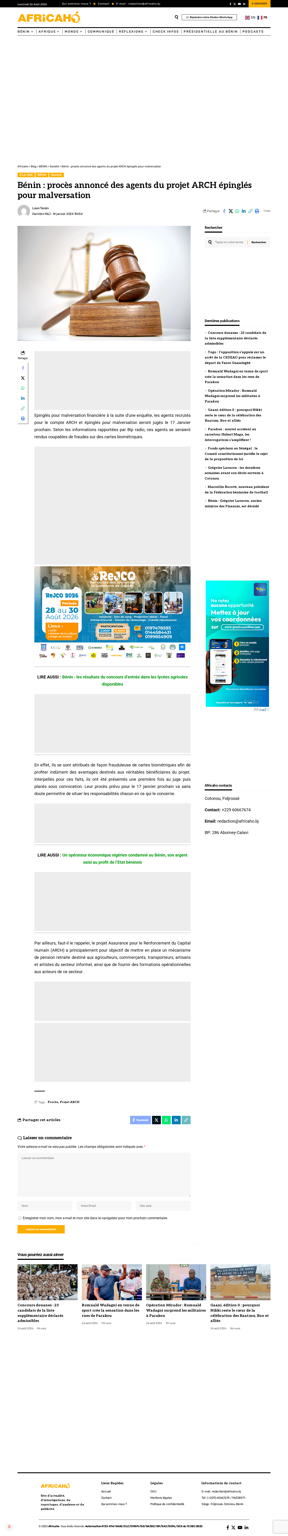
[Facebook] (230, 4)
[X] (234, 4)
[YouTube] (239, 4)
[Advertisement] (126, 67)
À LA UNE (26, 174)
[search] (176, 17)
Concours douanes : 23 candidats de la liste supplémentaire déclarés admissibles (235, 338)
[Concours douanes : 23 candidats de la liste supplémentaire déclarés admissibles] (47, 1282)
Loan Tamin (40, 208)
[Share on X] (231, 211)
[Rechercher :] (229, 242)
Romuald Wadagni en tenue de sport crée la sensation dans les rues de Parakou (236, 376)
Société (56, 174)
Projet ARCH (69, 1102)
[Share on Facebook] (224, 211)
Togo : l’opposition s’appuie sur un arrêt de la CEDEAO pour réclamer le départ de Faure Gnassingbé (235, 357)
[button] (250, 211)
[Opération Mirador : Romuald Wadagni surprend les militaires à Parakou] (176, 1282)
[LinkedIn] (244, 4)
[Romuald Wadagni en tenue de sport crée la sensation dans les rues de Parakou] (112, 1282)
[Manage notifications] (9, 1526)
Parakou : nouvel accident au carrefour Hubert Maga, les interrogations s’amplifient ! (230, 434)
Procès (53, 1102)
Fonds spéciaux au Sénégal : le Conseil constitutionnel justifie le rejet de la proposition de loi (236, 453)
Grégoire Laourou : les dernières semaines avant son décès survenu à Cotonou (234, 473)
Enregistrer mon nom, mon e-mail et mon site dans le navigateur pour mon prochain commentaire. (95, 1218)
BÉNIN (42, 174)
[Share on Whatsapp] (237, 211)
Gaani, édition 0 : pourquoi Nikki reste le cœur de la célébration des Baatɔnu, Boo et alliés (233, 415)
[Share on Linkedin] (244, 211)
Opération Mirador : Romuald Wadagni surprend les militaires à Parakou (232, 396)
